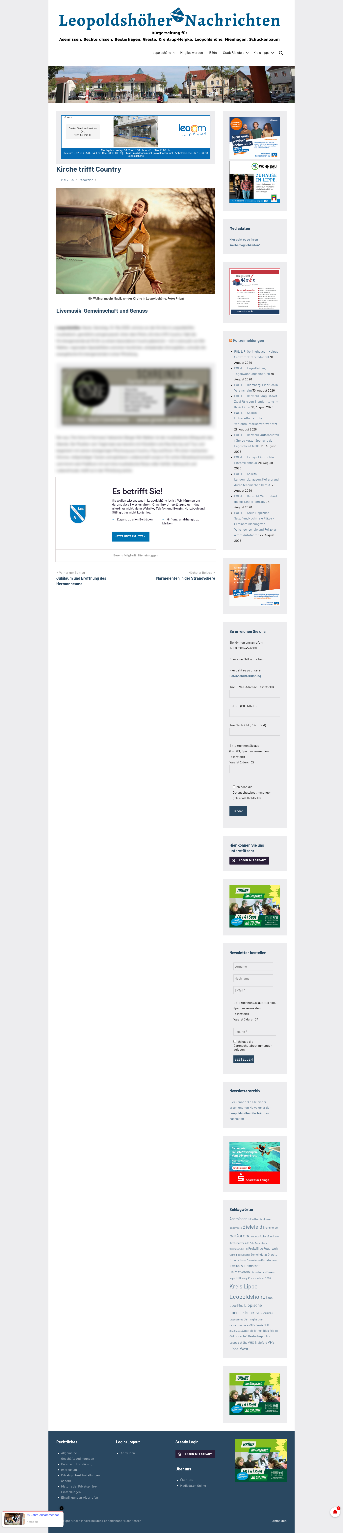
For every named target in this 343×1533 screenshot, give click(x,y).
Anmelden (128, 1453)
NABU (264, 1313)
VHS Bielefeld (257, 1342)
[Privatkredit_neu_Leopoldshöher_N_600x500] (254, 1183)
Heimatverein (239, 1272)
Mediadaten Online (193, 1485)
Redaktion (86, 180)
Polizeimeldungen (248, 340)
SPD (266, 1325)
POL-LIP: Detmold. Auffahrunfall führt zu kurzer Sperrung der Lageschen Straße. (256, 440)
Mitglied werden (191, 52)
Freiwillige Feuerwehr (263, 1248)
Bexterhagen (235, 1227)
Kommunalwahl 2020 (259, 1278)
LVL (257, 1313)
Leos (269, 1297)
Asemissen (238, 1218)
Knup (245, 1278)
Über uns (186, 1480)
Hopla (232, 1278)
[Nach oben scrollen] (335, 1525)
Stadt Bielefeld (233, 52)
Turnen (238, 1336)
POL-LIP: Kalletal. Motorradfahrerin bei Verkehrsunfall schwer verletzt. (256, 418)
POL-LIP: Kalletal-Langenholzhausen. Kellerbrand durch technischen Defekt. (256, 479)
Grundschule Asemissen (245, 1260)
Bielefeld (252, 1226)
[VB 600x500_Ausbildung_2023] (254, 605)
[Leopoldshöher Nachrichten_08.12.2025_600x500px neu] (254, 202)
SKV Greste (256, 1325)
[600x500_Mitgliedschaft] (254, 158)
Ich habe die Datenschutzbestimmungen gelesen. (252, 1045)
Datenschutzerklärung (76, 1464)
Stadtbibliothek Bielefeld (258, 1330)
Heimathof (252, 1266)
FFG (245, 1248)
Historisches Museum (263, 1272)
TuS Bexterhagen (254, 1336)
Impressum (69, 1469)
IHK (238, 1278)
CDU (232, 1236)
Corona (243, 1235)
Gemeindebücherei (239, 1254)
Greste (272, 1254)
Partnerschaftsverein (239, 1325)
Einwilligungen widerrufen (79, 1497)
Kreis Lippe (261, 52)
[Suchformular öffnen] (281, 53)
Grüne (240, 1266)
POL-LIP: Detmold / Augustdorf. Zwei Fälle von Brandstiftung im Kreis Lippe (256, 401)
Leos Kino (236, 1305)
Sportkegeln (235, 1330)
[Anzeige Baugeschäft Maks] (254, 314)
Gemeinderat (259, 1254)
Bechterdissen (262, 1219)
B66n (213, 52)
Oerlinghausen (254, 1319)
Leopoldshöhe (161, 52)
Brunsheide (270, 1227)
